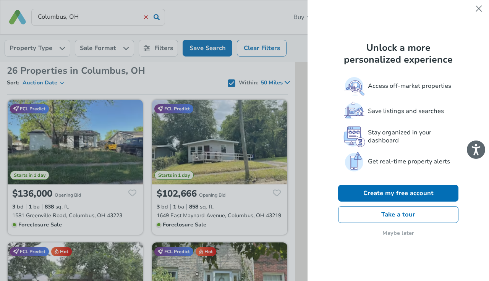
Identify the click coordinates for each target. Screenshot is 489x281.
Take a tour (398, 214)
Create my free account (398, 193)
